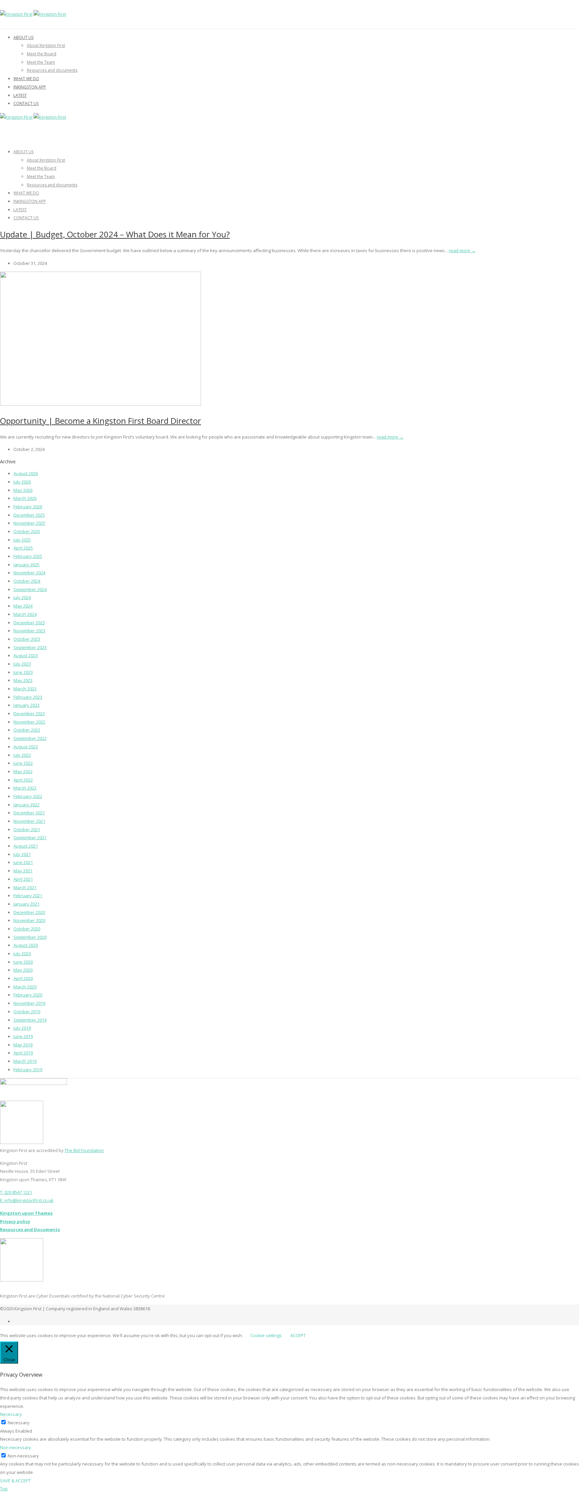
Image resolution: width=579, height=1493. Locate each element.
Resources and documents (52, 70)
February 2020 (27, 995)
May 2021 (23, 871)
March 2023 (25, 689)
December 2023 (29, 623)
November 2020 (29, 920)
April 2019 (23, 1053)
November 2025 (29, 523)
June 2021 (23, 862)
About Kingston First (46, 45)
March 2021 (25, 887)
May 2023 (23, 680)
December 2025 (29, 515)
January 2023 (26, 705)
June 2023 (23, 672)
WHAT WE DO (26, 78)
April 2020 (23, 978)
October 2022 (26, 730)
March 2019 (25, 1061)
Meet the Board (41, 54)
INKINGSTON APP (29, 87)
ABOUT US (23, 37)
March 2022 (25, 788)
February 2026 (27, 507)
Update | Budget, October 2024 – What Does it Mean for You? (115, 234)
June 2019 (23, 1036)
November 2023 (29, 631)
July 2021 (22, 854)
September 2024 (30, 589)
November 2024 (29, 573)
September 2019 (30, 1020)
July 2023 (22, 664)
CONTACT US (26, 103)
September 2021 (30, 838)
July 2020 (22, 954)
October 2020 (26, 929)
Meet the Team (41, 62)
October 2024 (26, 581)
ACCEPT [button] (298, 1335)
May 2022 (23, 771)
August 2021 (25, 846)
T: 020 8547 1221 (16, 1192)
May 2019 (23, 1045)
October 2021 (26, 829)
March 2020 (25, 987)
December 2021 (29, 813)
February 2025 (27, 556)
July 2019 (22, 1028)
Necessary (18, 1423)
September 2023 (30, 647)
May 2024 (23, 606)
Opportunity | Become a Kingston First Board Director (100, 420)
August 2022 (25, 747)
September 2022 (30, 738)
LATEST (20, 95)
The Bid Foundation (84, 1150)
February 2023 (27, 697)
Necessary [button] (11, 1414)
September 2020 (30, 937)
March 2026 (25, 498)
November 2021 (29, 821)
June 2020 (23, 962)
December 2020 (29, 912)
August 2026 (25, 473)
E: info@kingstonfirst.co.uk (27, 1200)
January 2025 (26, 565)
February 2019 (27, 1070)
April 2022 (23, 780)
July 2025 (22, 540)
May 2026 (23, 490)
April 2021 (23, 879)
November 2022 (29, 722)
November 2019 (29, 1003)
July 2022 (22, 755)
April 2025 (23, 548)
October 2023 (26, 639)
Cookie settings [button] (266, 1335)
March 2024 (25, 614)
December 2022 (29, 713)
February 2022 (27, 796)
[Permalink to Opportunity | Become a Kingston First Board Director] (100, 404)
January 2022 (26, 805)
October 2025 (26, 531)
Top (4, 1489)
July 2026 (22, 482)
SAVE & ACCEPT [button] (15, 1481)
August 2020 (25, 945)
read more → (462, 250)
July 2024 (22, 597)
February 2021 (27, 896)
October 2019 (26, 1012)
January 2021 (26, 904)
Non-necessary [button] (15, 1447)
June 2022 (23, 763)
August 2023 (25, 655)
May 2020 (23, 970)
